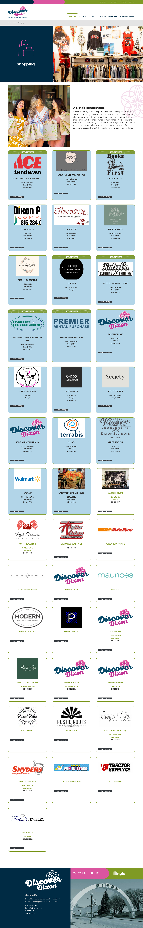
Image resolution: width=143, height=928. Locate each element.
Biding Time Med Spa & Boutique (71, 175)
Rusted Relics (27, 730)
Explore (15, 23)
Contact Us (29, 911)
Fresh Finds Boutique (27, 280)
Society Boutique (115, 391)
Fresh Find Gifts (115, 229)
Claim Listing (17, 197)
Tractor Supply (115, 781)
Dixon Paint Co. (27, 229)
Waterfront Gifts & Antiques (71, 493)
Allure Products (115, 493)
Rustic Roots (71, 730)
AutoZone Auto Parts (115, 543)
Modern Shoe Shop (27, 631)
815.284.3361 (32, 905)
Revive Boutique (115, 682)
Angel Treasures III (27, 543)
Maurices (115, 589)
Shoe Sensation (71, 391)
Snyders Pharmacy (27, 781)
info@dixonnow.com (35, 908)
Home (9, 23)
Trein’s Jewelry (28, 832)
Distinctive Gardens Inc (27, 589)
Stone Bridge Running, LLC (27, 442)
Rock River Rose (115, 334)
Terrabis (71, 442)
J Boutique (71, 283)
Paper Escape (115, 631)
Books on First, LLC (115, 178)
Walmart (28, 493)
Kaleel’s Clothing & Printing (115, 283)
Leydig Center (71, 589)
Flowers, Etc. (71, 229)
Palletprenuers (71, 631)
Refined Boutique (71, 682)
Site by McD (30, 913)
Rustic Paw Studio (27, 391)
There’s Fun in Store (71, 781)
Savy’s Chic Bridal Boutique (115, 730)
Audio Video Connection (71, 543)
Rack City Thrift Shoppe (27, 682)
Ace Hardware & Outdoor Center (28, 178)
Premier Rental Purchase (71, 337)
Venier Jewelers (115, 442)
